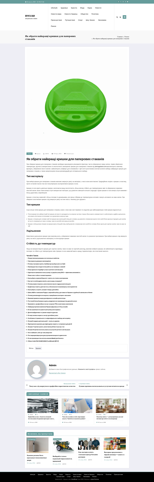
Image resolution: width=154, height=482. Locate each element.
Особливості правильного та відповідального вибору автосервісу (49, 318)
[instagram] (125, 2)
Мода (82, 8)
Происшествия (56, 20)
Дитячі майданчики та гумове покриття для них (43, 312)
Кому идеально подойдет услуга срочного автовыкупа (45, 270)
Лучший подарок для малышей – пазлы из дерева (43, 321)
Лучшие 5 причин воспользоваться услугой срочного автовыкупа (49, 330)
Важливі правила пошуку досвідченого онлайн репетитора (46, 298)
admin (47, 153)
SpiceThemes (95, 479)
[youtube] (128, 2)
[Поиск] (117, 17)
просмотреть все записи (57, 373)
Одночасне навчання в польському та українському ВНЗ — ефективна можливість (54, 272)
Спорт (80, 20)
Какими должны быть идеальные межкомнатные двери (37, 457)
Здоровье (64, 8)
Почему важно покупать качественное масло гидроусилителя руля (49, 284)
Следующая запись (84, 383)
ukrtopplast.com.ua (102, 166)
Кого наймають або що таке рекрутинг (40, 333)
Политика (94, 14)
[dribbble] (123, 2)
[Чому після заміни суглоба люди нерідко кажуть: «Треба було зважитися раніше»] (77, 406)
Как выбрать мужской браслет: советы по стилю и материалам (48, 278)
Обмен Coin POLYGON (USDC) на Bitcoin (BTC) (43, 341)
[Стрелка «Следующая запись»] (127, 385)
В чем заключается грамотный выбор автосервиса (44, 310)
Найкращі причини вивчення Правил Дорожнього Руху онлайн (48, 307)
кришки (38, 153)
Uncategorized (31, 439)
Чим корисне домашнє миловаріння (39, 261)
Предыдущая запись (69, 383)
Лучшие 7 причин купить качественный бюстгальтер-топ (46, 327)
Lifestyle (54, 8)
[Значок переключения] (124, 17)
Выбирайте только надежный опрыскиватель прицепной (62, 458)
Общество (84, 14)
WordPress (74, 479)
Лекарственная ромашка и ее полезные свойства (43, 258)
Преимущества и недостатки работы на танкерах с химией (46, 267)
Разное (53, 26)
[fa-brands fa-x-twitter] (121, 2)
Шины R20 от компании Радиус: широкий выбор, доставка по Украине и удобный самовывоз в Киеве (60, 292)
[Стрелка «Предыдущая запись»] (27, 385)
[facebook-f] (119, 2)
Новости (98, 8)
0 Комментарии (70, 153)
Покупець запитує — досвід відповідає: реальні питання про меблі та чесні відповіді (109, 418)
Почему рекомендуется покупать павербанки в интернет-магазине (49, 295)
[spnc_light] (120, 17)
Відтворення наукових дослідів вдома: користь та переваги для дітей (50, 324)
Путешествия (70, 20)
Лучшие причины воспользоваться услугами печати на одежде (101, 386)
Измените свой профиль (86, 369)
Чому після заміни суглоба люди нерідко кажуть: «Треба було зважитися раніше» (73, 418)
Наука (90, 8)
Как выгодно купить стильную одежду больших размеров (88, 454)
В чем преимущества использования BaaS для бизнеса (45, 338)
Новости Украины (70, 14)
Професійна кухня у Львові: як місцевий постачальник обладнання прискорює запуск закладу (41, 418)
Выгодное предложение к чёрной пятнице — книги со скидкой (114, 454)
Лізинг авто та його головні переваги (39, 275)
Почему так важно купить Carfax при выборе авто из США (46, 264)
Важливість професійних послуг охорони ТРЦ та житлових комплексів (50, 304)
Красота (74, 8)
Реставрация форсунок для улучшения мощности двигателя (47, 335)
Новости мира (56, 14)
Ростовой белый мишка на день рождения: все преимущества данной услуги (52, 301)
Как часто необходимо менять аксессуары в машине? (45, 281)
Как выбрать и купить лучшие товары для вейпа (43, 290)
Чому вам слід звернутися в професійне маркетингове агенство (52, 386)
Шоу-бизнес (90, 20)
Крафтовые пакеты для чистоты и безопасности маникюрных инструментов (52, 287)
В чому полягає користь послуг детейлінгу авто (43, 315)
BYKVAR (30, 16)
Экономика (102, 20)
